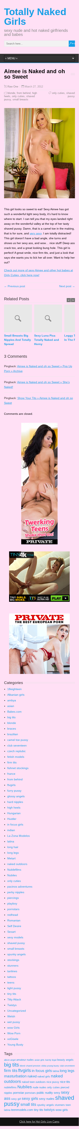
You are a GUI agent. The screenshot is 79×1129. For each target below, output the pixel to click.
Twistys (12, 1005)
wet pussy (13, 1022)
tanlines (12, 971)
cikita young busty (50, 1066)
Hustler (11, 818)
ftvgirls (11, 785)
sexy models (15, 937)
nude (35, 1087)
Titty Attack (14, 999)
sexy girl (16, 1098)
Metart (11, 858)
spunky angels (16, 954)
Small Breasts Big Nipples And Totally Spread (17, 340)
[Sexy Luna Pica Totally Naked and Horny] (49, 319)
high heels (13, 807)
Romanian (13, 920)
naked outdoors (17, 864)
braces (11, 728)
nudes (42, 1087)
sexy (57, 1092)
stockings (13, 960)
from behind (24, 93)
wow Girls (13, 1027)
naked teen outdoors (34, 1081)
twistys (49, 1110)
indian (11, 830)
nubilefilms (10, 1087)
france (11, 773)
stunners (12, 965)
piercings (13, 897)
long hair (12, 847)
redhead (12, 914)
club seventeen (17, 745)
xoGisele (12, 1039)
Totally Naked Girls (35, 16)
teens (10, 982)
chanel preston (33, 1066)
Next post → (67, 286)
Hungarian (14, 813)
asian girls (39, 1060)
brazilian (12, 734)
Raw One (12, 86)
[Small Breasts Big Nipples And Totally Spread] (19, 319)
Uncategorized (16, 1010)
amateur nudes (25, 1059)
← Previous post (14, 286)
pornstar (18, 1092)
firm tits (12, 762)
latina (10, 841)
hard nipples (15, 802)
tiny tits (11, 993)
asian (10, 706)
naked (32, 1076)
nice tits (65, 1081)
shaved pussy (70, 94)
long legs (13, 852)
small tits (28, 1104)
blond (22, 1066)
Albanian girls (15, 694)
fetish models (15, 756)
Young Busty (15, 1044)
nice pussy (52, 1081)
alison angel (10, 1060)
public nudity (45, 1092)
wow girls (62, 1109)
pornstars (13, 909)
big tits (11, 717)
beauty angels (65, 1059)
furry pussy (14, 790)
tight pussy (14, 988)
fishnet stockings (17, 768)
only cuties (18, 96)
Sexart (11, 931)
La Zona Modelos (18, 835)
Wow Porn (13, 1033)
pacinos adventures (19, 886)
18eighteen (14, 689)
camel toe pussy (17, 739)
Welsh (11, 1016)
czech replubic (16, 751)
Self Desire (14, 926)
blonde (11, 93)
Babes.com (14, 711)
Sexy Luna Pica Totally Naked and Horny (46, 340)
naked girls (43, 1076)
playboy (12, 903)
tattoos (11, 976)
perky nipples (15, 892)
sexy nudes (46, 1098)
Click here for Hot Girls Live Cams (39, 1121)
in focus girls (15, 824)
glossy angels (16, 796)
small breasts (20, 99)
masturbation (15, 1076)
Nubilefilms (14, 869)
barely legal (50, 1060)
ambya (11, 700)
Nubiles (12, 875)
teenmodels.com (22, 1109)
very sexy (36, 233)
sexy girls (30, 1098)
